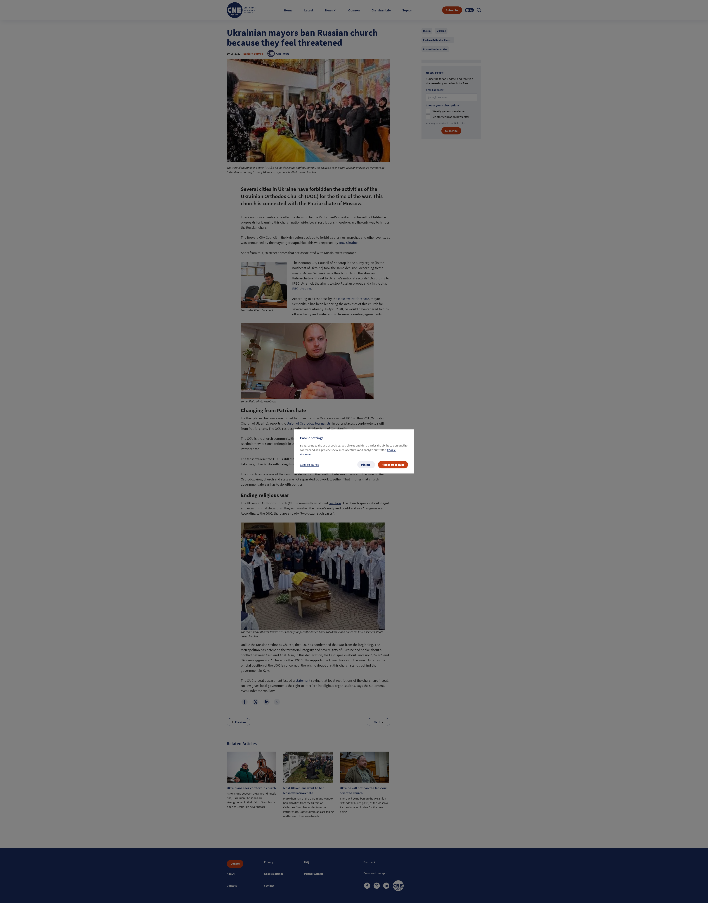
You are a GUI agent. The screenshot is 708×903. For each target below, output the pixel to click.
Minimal (366, 465)
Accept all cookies (393, 465)
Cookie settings (309, 465)
